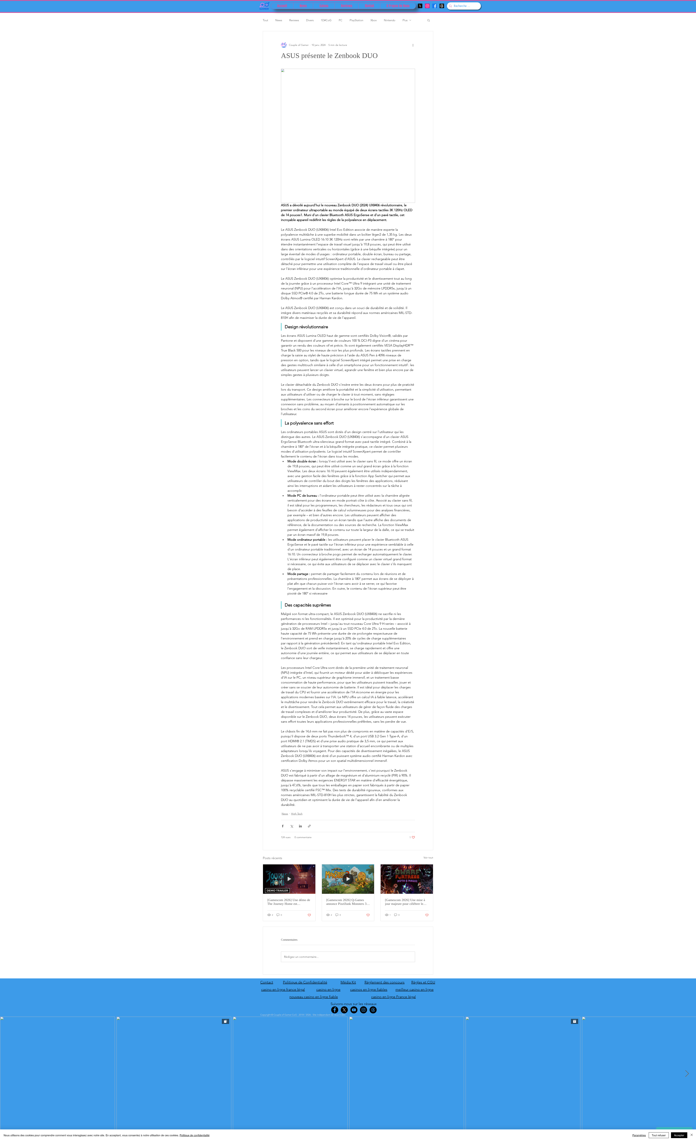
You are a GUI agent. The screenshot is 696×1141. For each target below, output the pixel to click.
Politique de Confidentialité (305, 982)
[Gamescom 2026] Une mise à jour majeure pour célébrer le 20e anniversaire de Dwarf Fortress (405, 902)
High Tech (297, 813)
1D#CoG (326, 20)
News (278, 20)
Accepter (679, 1135)
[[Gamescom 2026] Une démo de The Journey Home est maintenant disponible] (289, 879)
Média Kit (348, 982)
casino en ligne (328, 989)
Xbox (373, 20)
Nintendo (389, 20)
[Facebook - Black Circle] (334, 1009)
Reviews (294, 20)
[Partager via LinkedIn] (300, 826)
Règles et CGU (423, 982)
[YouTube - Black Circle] (353, 1009)
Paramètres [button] (639, 1135)
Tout (265, 20)
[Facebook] (434, 6)
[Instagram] (427, 6)
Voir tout (428, 857)
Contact (266, 982)
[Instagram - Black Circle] (363, 1009)
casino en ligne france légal (283, 989)
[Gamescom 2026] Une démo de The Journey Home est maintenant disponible (288, 902)
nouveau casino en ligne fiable (313, 997)
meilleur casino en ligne (414, 989)
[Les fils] (442, 6)
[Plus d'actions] (413, 45)
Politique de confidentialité (195, 1135)
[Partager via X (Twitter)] (291, 826)
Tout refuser (659, 1135)
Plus (405, 20)
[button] (428, 20)
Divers (310, 20)
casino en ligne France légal (393, 997)
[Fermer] (691, 1135)
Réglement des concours (384, 982)
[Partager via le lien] (309, 826)
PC (340, 20)
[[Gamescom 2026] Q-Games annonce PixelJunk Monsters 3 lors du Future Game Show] (348, 879)
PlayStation (356, 20)
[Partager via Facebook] (282, 826)
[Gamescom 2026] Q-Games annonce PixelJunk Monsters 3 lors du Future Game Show (346, 902)
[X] (420, 6)
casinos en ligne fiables (368, 989)
